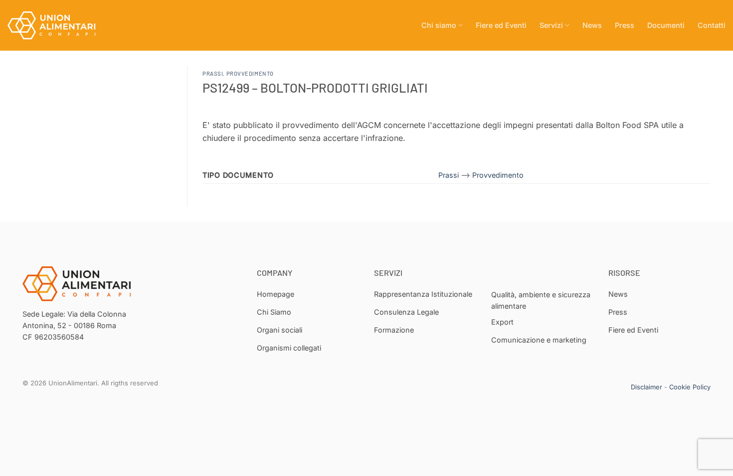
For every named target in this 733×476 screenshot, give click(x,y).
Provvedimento (250, 73)
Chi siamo (438, 25)
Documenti (666, 25)
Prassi (212, 73)
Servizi (551, 25)
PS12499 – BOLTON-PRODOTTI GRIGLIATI (315, 87)
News (592, 25)
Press (624, 25)
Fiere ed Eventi (501, 25)
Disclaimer (646, 387)
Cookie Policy (690, 387)
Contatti (712, 25)
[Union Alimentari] (57, 25)
